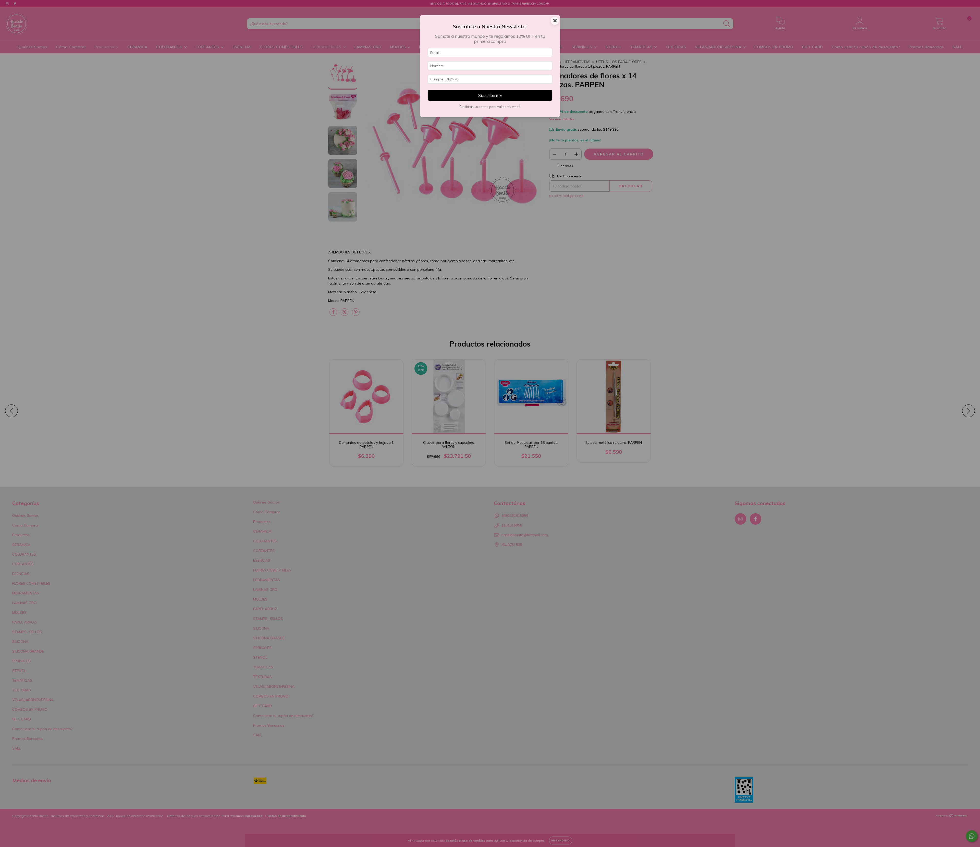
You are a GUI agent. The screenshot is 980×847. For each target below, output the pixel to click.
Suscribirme (490, 95)
